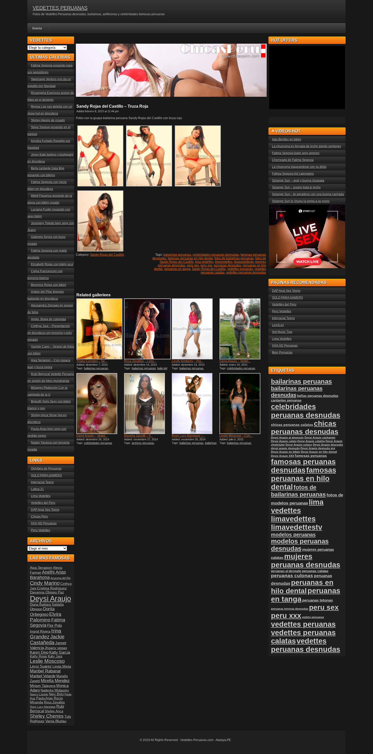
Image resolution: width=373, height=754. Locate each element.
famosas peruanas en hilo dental (190, 258)
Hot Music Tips (282, 332)
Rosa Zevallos (54, 702)
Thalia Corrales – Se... (91, 361)
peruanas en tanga (177, 269)
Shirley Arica (54, 711)
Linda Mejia (62, 666)
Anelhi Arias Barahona (48, 575)
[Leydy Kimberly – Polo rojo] (195, 328)
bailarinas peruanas (177, 254)
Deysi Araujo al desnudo (287, 437)
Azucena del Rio (60, 578)
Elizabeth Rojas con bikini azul (52, 264)
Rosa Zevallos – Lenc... (140, 361)
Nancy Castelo (39, 694)
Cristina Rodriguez (52, 588)
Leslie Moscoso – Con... (235, 436)
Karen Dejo (39, 652)
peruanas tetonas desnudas (289, 608)
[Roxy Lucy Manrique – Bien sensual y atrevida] (195, 403)
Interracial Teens (42, 482)
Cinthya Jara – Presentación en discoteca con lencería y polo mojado (49, 333)
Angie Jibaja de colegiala (48, 319)
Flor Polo (54, 625)
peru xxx (206, 265)
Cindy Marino (45, 583)
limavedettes (223, 262)
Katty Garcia (59, 652)
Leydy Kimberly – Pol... (187, 361)
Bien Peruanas (282, 352)
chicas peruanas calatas (292, 425)
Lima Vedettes (40, 496)
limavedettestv (243, 262)
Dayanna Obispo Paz (47, 592)
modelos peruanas (293, 534)
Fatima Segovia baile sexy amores (295, 153)
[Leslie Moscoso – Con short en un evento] (242, 403)
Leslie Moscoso (47, 661)
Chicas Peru (39, 516)
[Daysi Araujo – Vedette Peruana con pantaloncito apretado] (242, 328)
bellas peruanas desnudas (317, 396)
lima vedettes (204, 262)
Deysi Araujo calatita (311, 441)
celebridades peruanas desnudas (216, 254)
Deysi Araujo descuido (328, 444)
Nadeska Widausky (55, 690)
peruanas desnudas (227, 265)
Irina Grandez (45, 633)
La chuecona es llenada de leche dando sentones (306, 146)
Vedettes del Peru (43, 503)
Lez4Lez (278, 325)
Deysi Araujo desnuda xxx (317, 448)
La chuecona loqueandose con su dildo (299, 167)
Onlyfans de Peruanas (46, 468)
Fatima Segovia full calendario (293, 173)
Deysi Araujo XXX (282, 455)
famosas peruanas (311, 456)
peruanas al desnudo (286, 571)
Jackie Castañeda (47, 639)
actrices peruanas (143, 442)
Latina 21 (37, 489)
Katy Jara (55, 656)
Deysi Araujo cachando (319, 437)
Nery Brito (56, 694)
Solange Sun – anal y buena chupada (298, 180)
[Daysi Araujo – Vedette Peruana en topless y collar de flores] (99, 403)
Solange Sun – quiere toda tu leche (296, 187)
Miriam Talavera (43, 686)
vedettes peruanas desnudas (246, 272)
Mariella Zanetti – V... (138, 436)
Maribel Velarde (43, 676)
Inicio (37, 28)
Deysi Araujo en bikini (285, 451)
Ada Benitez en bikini (286, 139)
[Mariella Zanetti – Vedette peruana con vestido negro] (147, 403)
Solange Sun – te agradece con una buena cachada (308, 194)
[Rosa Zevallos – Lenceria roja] (147, 328)
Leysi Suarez (41, 666)
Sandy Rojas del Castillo (107, 254)
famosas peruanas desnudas (303, 466)
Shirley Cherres (47, 716)
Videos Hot (288, 131)
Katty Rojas (38, 656)
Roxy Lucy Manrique (43, 706)
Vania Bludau (55, 721)
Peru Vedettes (40, 530)
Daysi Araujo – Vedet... (234, 361)
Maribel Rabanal (45, 671)
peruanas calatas (315, 571)
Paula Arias (44, 698)
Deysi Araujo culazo (298, 444)
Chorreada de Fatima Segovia (293, 160)
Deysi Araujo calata (284, 441)
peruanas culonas (292, 575)
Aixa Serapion (41, 568)
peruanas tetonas (317, 600)
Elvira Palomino (45, 617)
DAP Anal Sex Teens (45, 509)
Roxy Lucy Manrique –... (188, 436)
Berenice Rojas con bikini (48, 285)
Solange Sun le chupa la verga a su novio (301, 201)
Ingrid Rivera (40, 631)
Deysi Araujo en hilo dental (319, 451)
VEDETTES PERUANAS (60, 8)
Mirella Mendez (55, 680)
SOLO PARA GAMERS (46, 475)
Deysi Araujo (50, 598)
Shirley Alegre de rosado (48, 120)
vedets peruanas (313, 617)
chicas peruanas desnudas (304, 428)
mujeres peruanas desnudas (305, 560)
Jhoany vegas (56, 648)
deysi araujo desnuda (285, 448)
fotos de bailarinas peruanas (234, 258)
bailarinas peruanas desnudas (194, 444)
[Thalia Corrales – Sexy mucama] (99, 328)
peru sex (193, 265)
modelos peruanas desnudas (300, 545)
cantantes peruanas (286, 400)
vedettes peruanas (240, 269)
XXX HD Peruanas (44, 523)
